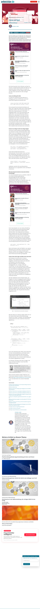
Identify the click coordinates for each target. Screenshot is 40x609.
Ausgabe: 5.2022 (27, 22)
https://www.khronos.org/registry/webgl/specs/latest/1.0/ (20, 392)
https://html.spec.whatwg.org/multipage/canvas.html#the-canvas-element (20, 389)
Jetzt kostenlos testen (30, 534)
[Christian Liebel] (10, 26)
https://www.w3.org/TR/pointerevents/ (17, 406)
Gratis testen (33, 1)
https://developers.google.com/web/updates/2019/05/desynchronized (20, 400)
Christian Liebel (15, 26)
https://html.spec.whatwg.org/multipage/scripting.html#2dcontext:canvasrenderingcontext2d (20, 395)
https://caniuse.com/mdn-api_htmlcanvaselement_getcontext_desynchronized (20, 402)
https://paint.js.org (13, 387)
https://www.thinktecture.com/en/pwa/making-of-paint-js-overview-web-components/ (20, 385)
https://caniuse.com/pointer (15, 408)
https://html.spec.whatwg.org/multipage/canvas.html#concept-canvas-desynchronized (20, 405)
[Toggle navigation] (8, 1)
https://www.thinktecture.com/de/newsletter (18, 409)
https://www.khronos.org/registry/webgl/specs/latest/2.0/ (20, 391)
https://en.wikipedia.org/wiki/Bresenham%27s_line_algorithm (20, 397)
